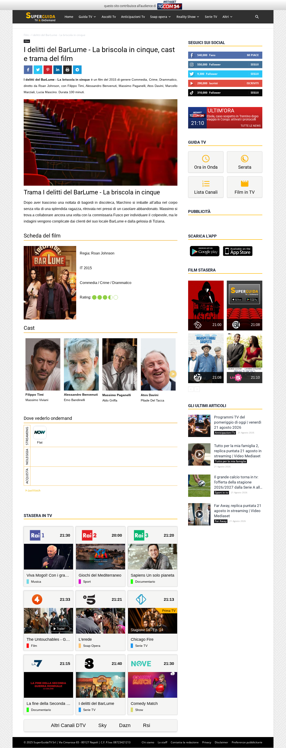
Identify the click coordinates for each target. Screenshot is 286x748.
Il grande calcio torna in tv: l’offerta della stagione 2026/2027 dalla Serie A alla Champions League (238, 482)
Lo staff (162, 742)
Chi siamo (148, 742)
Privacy (206, 742)
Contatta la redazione (185, 742)
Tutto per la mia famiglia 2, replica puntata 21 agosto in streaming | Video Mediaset (237, 450)
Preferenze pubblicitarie (247, 742)
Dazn (124, 725)
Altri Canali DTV (68, 725)
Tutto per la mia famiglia (230, 461)
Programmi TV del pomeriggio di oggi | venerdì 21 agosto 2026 (237, 422)
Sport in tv (221, 492)
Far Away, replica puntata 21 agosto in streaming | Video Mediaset (237, 510)
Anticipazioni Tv (225, 433)
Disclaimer (221, 742)
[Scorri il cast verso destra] (172, 374)
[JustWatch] (32, 490)
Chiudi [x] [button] (194, 217)
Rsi (146, 725)
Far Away (221, 521)
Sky (102, 725)
